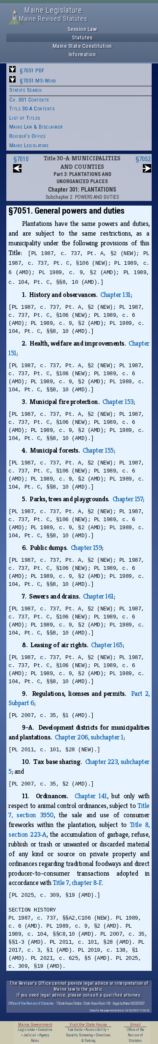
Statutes (82, 37)
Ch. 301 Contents (29, 99)
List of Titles (24, 118)
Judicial (29, 1035)
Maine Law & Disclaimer (36, 127)
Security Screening (79, 1035)
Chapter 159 (86, 547)
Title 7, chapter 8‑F (77, 882)
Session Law (82, 29)
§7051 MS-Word (38, 80)
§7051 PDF (32, 70)
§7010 (21, 159)
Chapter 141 (91, 795)
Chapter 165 (107, 644)
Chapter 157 (127, 499)
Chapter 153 (118, 401)
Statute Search (25, 90)
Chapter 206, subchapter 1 (89, 737)
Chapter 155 (98, 450)
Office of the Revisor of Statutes (31, 1003)
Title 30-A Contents (32, 108)
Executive (45, 1030)
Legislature (26, 1030)
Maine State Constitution (82, 46)
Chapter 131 (115, 294)
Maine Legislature (29, 145)
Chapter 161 (98, 596)
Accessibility (96, 1030)
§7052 (143, 159)
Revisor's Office (27, 136)
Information (82, 54)
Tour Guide (75, 1030)
